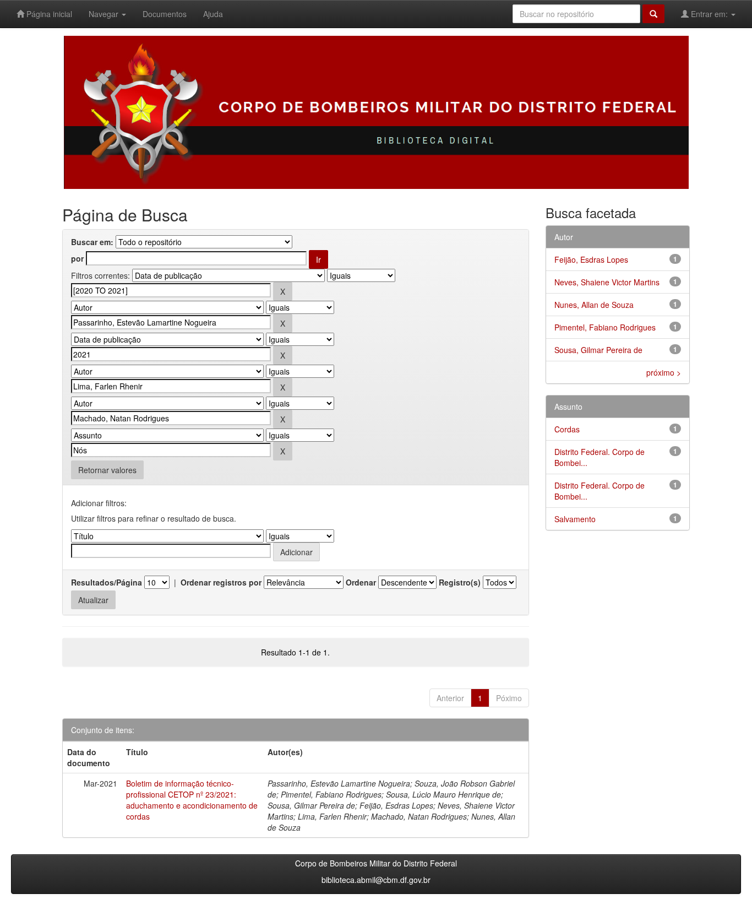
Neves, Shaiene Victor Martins (607, 282)
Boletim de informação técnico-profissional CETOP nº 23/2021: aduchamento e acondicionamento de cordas (192, 800)
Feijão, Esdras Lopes (591, 259)
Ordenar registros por (221, 582)
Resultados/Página (106, 582)
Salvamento (575, 518)
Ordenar (361, 582)
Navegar (105, 13)
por (77, 258)
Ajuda (213, 13)
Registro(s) (460, 582)
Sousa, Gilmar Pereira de (598, 349)
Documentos (165, 13)
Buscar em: (92, 241)
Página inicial (48, 13)
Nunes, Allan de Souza (594, 304)
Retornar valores (107, 469)
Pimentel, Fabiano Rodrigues (605, 327)
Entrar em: (709, 13)
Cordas (567, 429)
